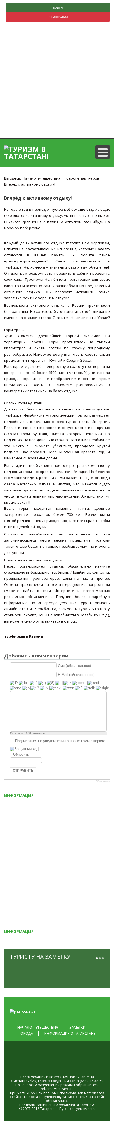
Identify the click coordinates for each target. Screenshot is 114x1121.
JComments (103, 781)
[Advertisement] (57, 81)
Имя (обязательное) (74, 666)
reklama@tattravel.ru (57, 1088)
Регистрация (58, 17)
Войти (58, 7)
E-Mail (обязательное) (76, 675)
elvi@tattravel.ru (23, 1080)
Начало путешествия (37, 1027)
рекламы (67, 1085)
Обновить (21, 754)
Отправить (23, 771)
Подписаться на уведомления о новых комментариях (60, 741)
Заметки (77, 1027)
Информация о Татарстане (69, 1033)
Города (26, 1033)
